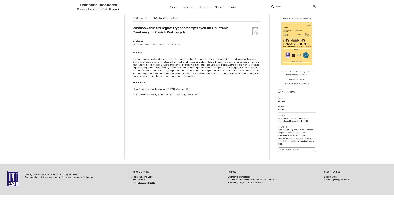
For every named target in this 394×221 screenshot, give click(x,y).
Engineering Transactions (98, 5)
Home (135, 18)
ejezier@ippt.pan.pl (146, 182)
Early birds (188, 7)
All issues (219, 7)
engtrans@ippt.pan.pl (339, 180)
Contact (233, 7)
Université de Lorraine (297, 79)
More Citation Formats (289, 150)
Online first (204, 7)
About (172, 7)
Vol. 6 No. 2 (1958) (160, 18)
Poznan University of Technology (297, 84)
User (312, 7)
